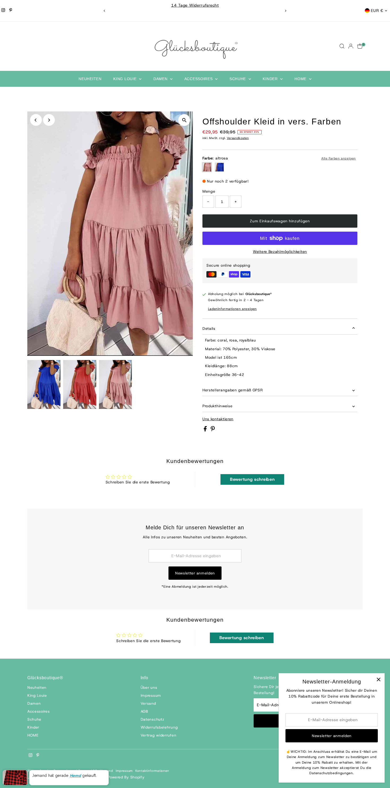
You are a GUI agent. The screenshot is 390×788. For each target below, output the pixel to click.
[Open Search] (342, 46)
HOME (301, 79)
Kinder (271, 79)
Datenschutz (152, 719)
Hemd (75, 775)
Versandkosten (238, 138)
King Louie (125, 79)
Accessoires (199, 79)
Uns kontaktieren (217, 419)
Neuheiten (90, 79)
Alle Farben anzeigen (338, 158)
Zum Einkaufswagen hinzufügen (280, 221)
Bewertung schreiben (252, 479)
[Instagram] (3, 10)
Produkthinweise (217, 406)
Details (208, 328)
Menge (208, 191)
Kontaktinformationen (152, 771)
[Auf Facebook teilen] (206, 430)
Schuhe (238, 79)
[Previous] (105, 11)
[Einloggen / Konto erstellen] (350, 46)
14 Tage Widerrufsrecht (195, 5)
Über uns (149, 687)
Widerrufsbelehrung (159, 727)
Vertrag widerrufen (158, 735)
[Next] (286, 11)
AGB (144, 711)
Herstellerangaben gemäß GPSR (232, 390)
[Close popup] (378, 679)
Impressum (151, 695)
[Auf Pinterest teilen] (213, 430)
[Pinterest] (11, 10)
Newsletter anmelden (195, 573)
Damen (161, 79)
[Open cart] (360, 46)
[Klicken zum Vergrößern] (184, 120)
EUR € (377, 10)
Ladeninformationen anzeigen (232, 308)
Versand (148, 703)
